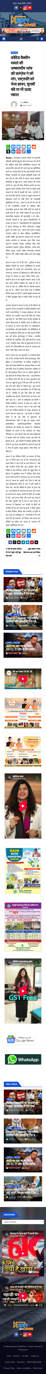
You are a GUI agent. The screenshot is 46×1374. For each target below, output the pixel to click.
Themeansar (22, 1350)
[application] (23, 1296)
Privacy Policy (9, 1368)
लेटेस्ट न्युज (14, 52)
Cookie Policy (10, 1362)
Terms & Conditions (24, 1368)
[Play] (5, 1305)
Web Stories (37, 1368)
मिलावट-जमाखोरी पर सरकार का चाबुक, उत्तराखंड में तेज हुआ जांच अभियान (22, 593)
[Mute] (36, 1305)
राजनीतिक (9, 614)
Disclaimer (21, 1362)
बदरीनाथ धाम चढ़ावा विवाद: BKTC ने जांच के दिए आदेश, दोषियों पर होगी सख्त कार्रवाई (21, 649)
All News (25, 1356)
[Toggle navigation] (21, 39)
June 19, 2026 (15, 1197)
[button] (38, 39)
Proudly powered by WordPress (15, 1346)
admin (25, 102)
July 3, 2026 (14, 1168)
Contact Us (35, 1356)
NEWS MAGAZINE (34, 1362)
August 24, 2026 (16, 1110)
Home (9, 1356)
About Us (16, 1356)
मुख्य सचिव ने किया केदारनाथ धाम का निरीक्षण (31, 550)
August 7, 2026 (16, 1139)
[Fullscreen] (40, 1305)
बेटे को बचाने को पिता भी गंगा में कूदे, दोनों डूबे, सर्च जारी (13, 552)
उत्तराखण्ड (9, 642)
